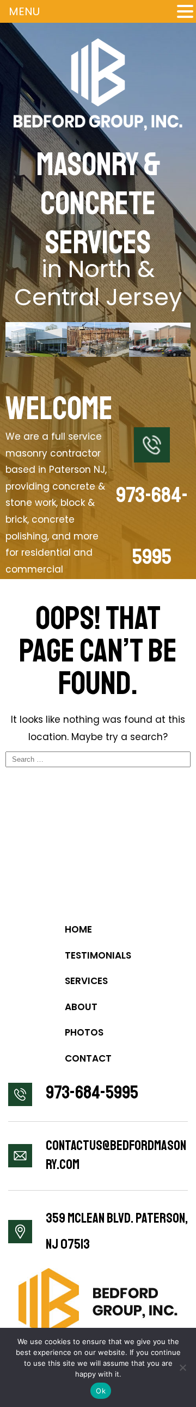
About (81, 1006)
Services (86, 980)
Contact (88, 1058)
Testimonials (98, 955)
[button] (185, 11)
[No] (182, 1367)
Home (78, 929)
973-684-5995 (92, 1092)
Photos (84, 1032)
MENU (24, 11)
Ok (101, 1390)
